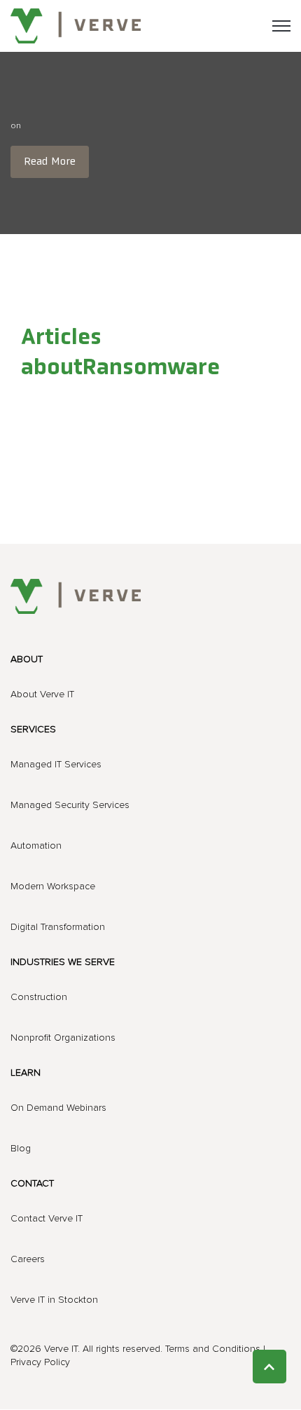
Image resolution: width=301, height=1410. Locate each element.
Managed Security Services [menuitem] (70, 805)
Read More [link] (50, 161)
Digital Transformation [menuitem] (57, 927)
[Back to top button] (269, 1366)
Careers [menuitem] (27, 1259)
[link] (75, 25)
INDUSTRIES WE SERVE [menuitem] (62, 962)
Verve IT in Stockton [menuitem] (54, 1300)
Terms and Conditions (212, 1349)
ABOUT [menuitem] (26, 659)
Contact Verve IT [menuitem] (46, 1219)
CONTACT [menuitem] (32, 1184)
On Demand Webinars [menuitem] (58, 1108)
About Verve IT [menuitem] (42, 694)
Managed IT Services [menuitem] (56, 764)
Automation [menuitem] (36, 846)
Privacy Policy (40, 1362)
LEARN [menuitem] (25, 1073)
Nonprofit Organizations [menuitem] (62, 1038)
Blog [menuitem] (20, 1149)
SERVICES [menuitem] (33, 729)
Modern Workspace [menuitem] (52, 886)
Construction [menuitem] (38, 997)
